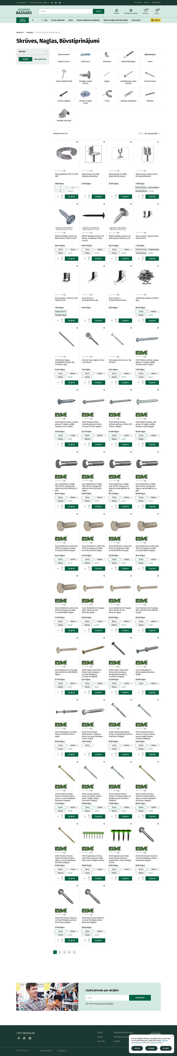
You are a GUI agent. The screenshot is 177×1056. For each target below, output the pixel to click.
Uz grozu (71, 196)
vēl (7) (150, 315)
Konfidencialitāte (46, 1051)
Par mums (138, 2)
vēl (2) (151, 191)
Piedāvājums (61, 1051)
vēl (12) (70, 191)
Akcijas (157, 20)
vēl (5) (96, 501)
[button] (33, 20)
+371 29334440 (21, 3)
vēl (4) (70, 253)
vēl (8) (96, 811)
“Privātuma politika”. (156, 1042)
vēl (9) (123, 811)
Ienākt (146, 2)
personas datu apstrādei (104, 1004)
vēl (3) (123, 253)
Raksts (99, 1037)
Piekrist (137, 1048)
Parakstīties (139, 998)
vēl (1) (70, 439)
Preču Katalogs (22, 20)
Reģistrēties (156, 2)
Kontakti (117, 1041)
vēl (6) (70, 873)
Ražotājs (22, 51)
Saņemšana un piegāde (122, 1037)
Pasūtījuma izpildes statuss (124, 1033)
